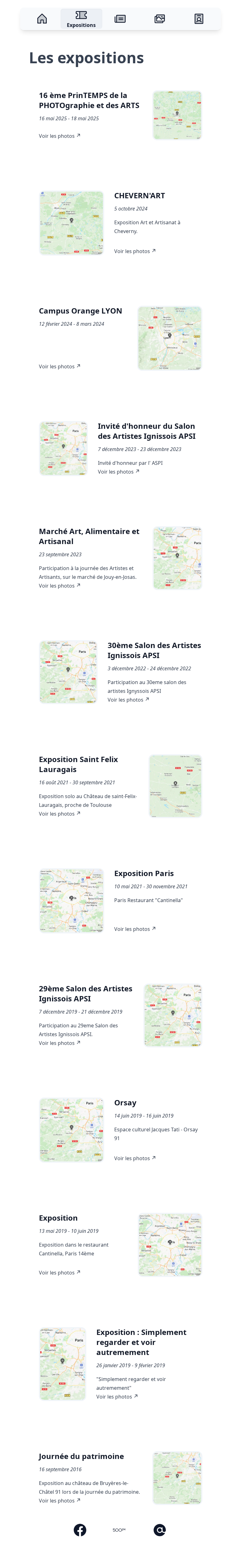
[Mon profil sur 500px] (119, 1531)
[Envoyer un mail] (159, 1531)
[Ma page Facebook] (80, 1531)
